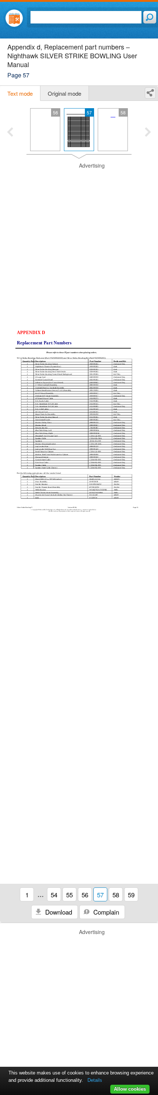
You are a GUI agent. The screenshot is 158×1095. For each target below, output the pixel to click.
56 (85, 894)
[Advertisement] (79, 241)
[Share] (150, 93)
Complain (105, 911)
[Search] (149, 17)
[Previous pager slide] (10, 132)
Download (57, 911)
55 (69, 894)
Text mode (20, 93)
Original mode (64, 93)
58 (115, 894)
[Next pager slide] (147, 132)
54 (54, 894)
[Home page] (14, 18)
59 (131, 894)
